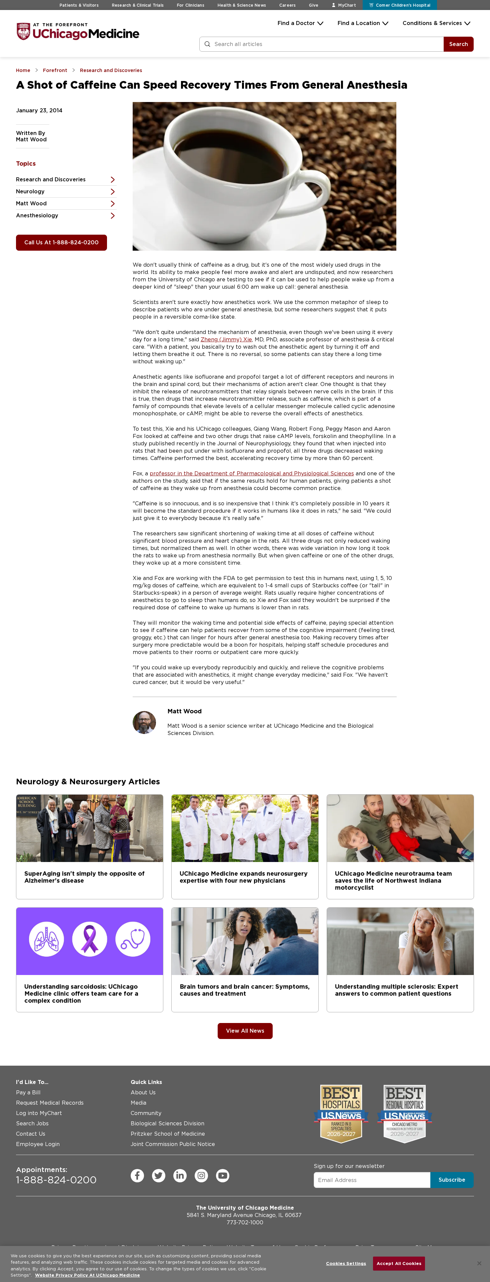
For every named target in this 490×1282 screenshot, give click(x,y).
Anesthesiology (37, 215)
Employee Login (38, 1144)
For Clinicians (190, 5)
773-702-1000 (245, 1222)
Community (146, 1113)
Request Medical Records (50, 1103)
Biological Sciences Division (167, 1123)
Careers (287, 5)
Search (458, 44)
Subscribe (452, 1180)
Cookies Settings (346, 1263)
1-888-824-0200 (56, 1176)
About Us (143, 1092)
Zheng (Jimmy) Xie (226, 339)
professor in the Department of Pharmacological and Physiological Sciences (252, 473)
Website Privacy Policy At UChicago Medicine (87, 1275)
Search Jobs (32, 1123)
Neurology (30, 191)
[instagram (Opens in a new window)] (201, 1175)
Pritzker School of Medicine (168, 1134)
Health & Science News (242, 5)
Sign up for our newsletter (349, 1166)
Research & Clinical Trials (138, 5)
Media (138, 1103)
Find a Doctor (296, 23)
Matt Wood (31, 203)
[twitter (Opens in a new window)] (158, 1175)
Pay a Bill (28, 1092)
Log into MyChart (39, 1113)
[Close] (479, 1263)
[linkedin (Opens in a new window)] (180, 1175)
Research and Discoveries (51, 179)
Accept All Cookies (399, 1263)
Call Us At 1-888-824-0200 (61, 242)
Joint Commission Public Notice (173, 1144)
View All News (245, 1031)
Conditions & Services (432, 23)
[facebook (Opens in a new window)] (137, 1175)
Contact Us (30, 1134)
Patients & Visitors (79, 5)
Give (313, 5)
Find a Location (359, 23)
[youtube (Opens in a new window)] (222, 1175)
